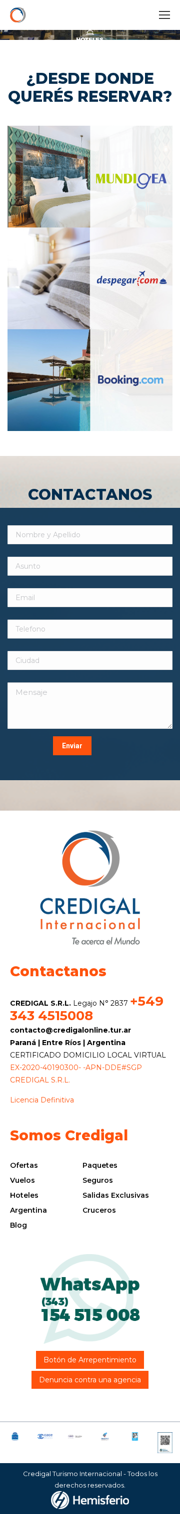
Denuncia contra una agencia (90, 1379)
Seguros (97, 1180)
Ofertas (24, 1165)
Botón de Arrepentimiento (90, 1359)
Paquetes (100, 1165)
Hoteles (24, 1195)
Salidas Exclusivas (115, 1195)
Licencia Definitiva (42, 1099)
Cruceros (99, 1210)
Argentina (28, 1210)
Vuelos (22, 1180)
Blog (18, 1225)
